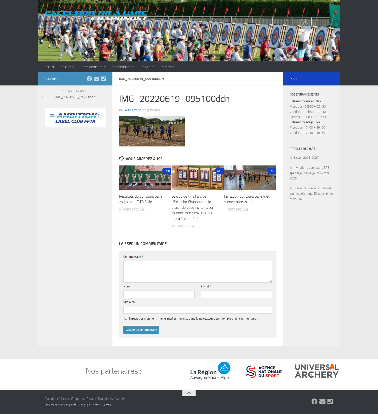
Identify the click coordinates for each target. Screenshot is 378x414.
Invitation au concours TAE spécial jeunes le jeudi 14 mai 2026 (309, 173)
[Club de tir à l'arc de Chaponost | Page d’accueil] (96, 14)
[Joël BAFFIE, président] (103, 78)
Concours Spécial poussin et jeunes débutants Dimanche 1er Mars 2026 (311, 193)
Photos (166, 67)
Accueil (49, 67)
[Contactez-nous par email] (96, 78)
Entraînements (91, 67)
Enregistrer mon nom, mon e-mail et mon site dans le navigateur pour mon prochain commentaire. (193, 318)
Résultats (147, 67)
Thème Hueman (101, 405)
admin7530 (133, 110)
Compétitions (121, 67)
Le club (66, 67)
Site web (129, 302)
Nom (127, 286)
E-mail (206, 286)
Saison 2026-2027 (306, 158)
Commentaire (133, 257)
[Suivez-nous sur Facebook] (89, 78)
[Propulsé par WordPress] (75, 405)
